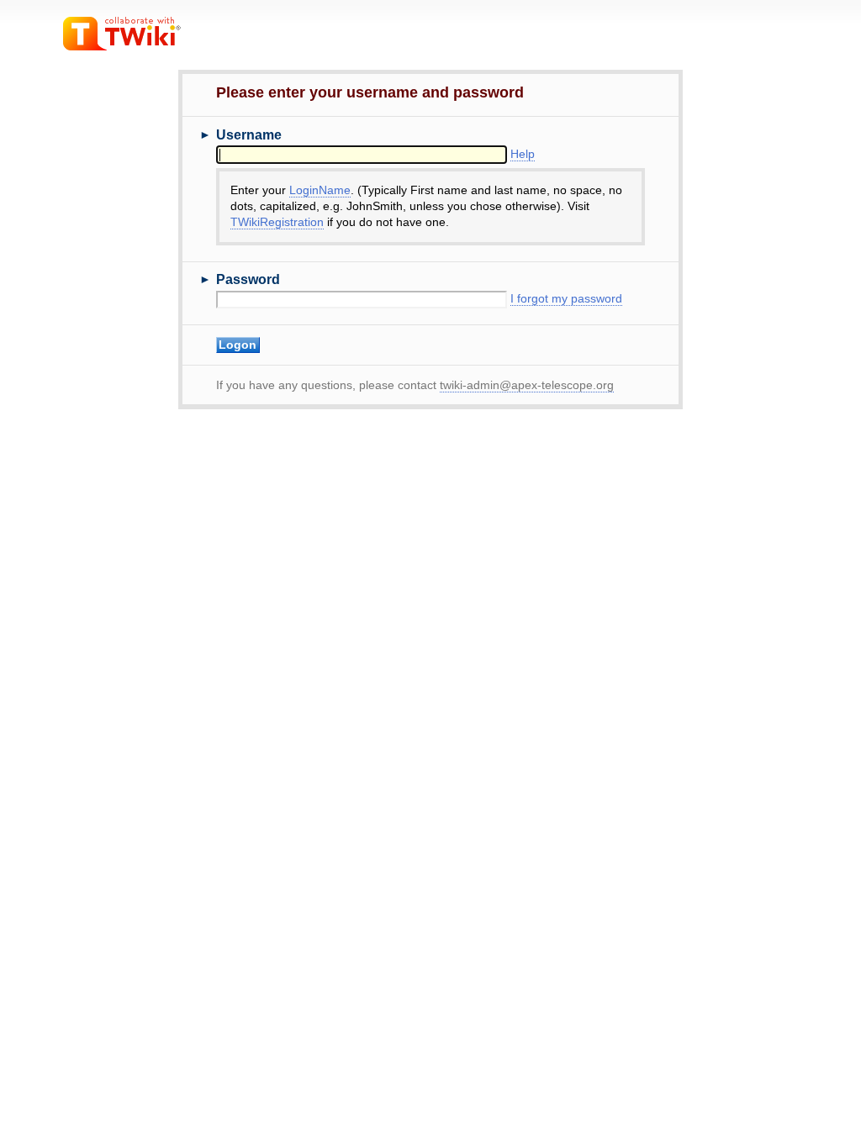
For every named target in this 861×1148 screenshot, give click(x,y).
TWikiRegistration (277, 222)
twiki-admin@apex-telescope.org (527, 385)
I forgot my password (566, 298)
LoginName (320, 190)
